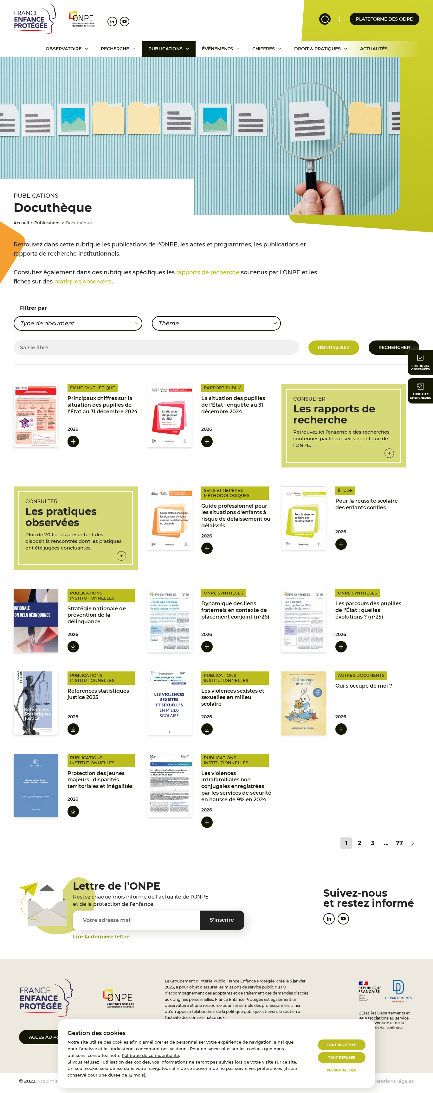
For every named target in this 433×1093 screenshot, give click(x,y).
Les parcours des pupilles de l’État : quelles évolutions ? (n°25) (368, 610)
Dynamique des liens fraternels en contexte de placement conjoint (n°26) (235, 610)
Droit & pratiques (317, 49)
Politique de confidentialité (150, 1055)
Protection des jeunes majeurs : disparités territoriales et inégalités (100, 780)
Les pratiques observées (61, 517)
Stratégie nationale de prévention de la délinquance (97, 615)
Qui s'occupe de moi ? (363, 686)
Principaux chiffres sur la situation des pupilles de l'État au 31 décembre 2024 (103, 405)
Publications (165, 49)
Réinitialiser (334, 347)
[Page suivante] (412, 843)
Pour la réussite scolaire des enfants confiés (366, 504)
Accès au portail (51, 1037)
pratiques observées (83, 281)
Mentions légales (393, 1081)
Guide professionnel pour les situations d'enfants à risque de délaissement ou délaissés (235, 516)
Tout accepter (342, 1045)
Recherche (115, 49)
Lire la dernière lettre (101, 937)
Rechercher (394, 347)
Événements (217, 49)
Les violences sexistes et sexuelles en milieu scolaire (232, 697)
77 (399, 843)
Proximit (47, 1081)
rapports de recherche (207, 272)
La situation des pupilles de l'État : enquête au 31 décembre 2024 (233, 405)
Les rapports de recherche (334, 414)
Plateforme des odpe (384, 19)
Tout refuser (341, 1057)
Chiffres (263, 49)
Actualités (374, 49)
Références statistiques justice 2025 (98, 694)
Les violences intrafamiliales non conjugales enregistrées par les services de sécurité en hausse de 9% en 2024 (236, 786)
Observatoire (63, 49)
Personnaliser (342, 1070)
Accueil (21, 222)
